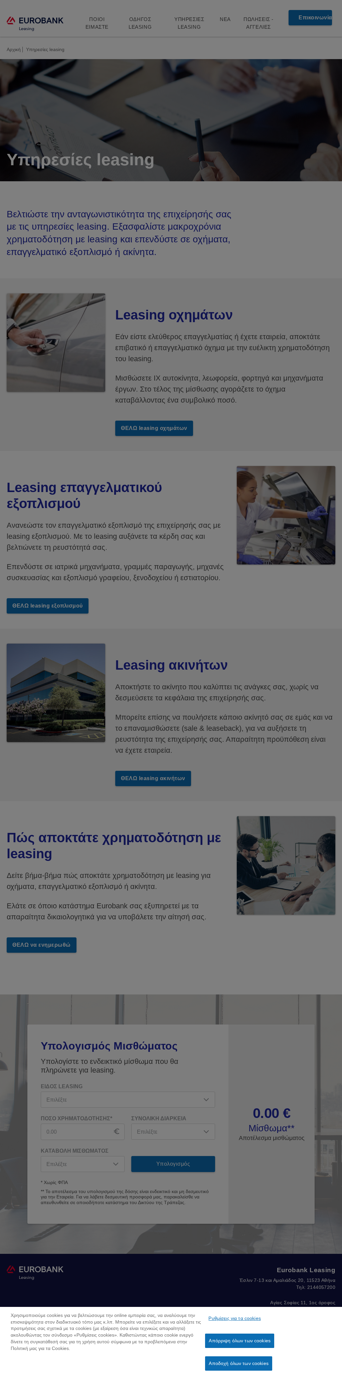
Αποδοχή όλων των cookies (238, 1363)
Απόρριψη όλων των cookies (240, 1340)
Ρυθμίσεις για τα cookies (234, 1318)
